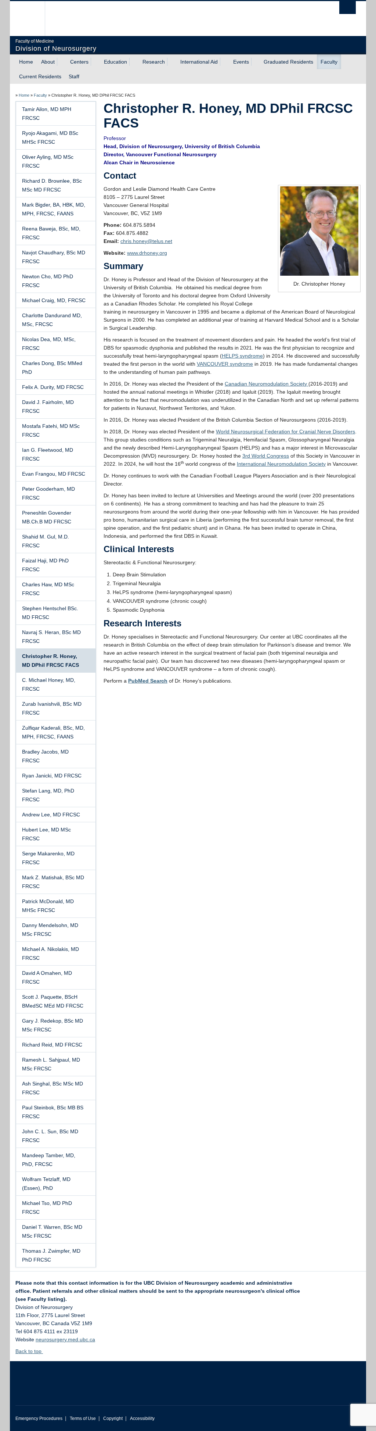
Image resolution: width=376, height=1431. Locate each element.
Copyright (113, 1418)
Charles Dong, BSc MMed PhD (52, 367)
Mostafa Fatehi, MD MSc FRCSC (51, 430)
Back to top (29, 1351)
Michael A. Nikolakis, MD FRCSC (50, 953)
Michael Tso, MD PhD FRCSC (47, 1207)
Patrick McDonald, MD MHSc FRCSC (48, 905)
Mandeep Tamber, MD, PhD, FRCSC (48, 1159)
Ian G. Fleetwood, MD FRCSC (47, 454)
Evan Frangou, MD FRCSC (53, 474)
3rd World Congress (265, 456)
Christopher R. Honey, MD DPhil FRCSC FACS (50, 660)
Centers (79, 62)
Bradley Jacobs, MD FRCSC (45, 756)
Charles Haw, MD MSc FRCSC (48, 589)
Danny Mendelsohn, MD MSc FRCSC (50, 929)
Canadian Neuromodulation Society (266, 384)
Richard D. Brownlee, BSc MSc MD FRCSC (52, 185)
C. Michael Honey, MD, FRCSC (48, 684)
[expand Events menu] (255, 62)
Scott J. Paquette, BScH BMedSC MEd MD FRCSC (52, 1001)
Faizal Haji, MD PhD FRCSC (45, 565)
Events (241, 62)
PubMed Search (147, 681)
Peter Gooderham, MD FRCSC (48, 493)
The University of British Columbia (32, 18)
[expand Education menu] (133, 62)
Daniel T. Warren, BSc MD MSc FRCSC (52, 1231)
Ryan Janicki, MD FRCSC (52, 776)
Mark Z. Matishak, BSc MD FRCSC (53, 881)
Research (153, 62)
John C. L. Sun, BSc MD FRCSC (50, 1135)
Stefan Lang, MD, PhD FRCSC (48, 795)
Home (26, 62)
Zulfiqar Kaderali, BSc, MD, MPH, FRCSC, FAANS (53, 732)
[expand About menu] (61, 62)
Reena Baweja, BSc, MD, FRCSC (51, 233)
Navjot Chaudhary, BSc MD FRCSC (53, 257)
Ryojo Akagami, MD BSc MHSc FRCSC (50, 137)
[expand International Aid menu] (224, 62)
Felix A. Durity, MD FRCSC (53, 387)
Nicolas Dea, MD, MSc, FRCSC (49, 343)
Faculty (329, 62)
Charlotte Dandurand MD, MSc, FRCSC (52, 319)
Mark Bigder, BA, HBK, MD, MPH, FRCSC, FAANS (53, 209)
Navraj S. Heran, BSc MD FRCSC (51, 636)
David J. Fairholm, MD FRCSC (48, 406)
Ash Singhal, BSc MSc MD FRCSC (52, 1088)
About (48, 62)
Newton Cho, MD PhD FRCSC (47, 280)
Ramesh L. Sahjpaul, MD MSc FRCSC (51, 1064)
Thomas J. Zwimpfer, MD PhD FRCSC (51, 1255)
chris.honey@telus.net (146, 241)
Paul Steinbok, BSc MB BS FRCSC (52, 1112)
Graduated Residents (288, 62)
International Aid (199, 62)
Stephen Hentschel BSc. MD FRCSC (50, 612)
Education (115, 62)
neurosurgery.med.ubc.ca (65, 1339)
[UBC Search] (347, 7)
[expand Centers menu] (95, 62)
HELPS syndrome (242, 356)
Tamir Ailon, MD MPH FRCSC (46, 113)
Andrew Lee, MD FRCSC (51, 815)
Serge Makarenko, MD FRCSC (48, 858)
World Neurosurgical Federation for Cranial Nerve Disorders (285, 431)
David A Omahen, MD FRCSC (47, 977)
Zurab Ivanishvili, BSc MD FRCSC (52, 708)
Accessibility (142, 1418)
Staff (74, 76)
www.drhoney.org (147, 253)
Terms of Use (83, 1418)
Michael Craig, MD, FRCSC (54, 300)
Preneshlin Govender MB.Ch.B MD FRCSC (46, 517)
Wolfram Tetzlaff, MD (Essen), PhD (46, 1183)
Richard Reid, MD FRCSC (52, 1045)
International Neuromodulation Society (281, 464)
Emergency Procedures (38, 1418)
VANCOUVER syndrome (225, 364)
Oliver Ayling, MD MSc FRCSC (47, 161)
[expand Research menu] (171, 62)
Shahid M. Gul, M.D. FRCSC (45, 541)
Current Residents (40, 76)
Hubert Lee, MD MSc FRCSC (46, 834)
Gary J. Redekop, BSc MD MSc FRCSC (52, 1025)
